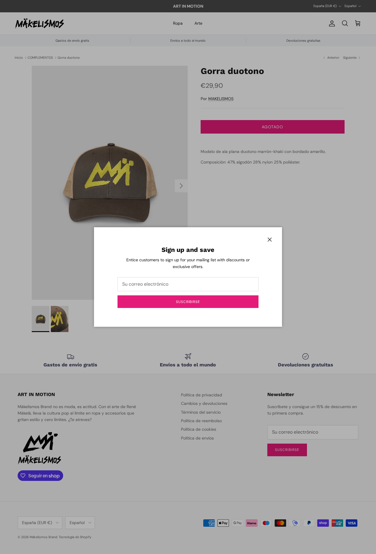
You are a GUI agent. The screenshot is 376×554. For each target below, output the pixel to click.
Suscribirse (188, 301)
